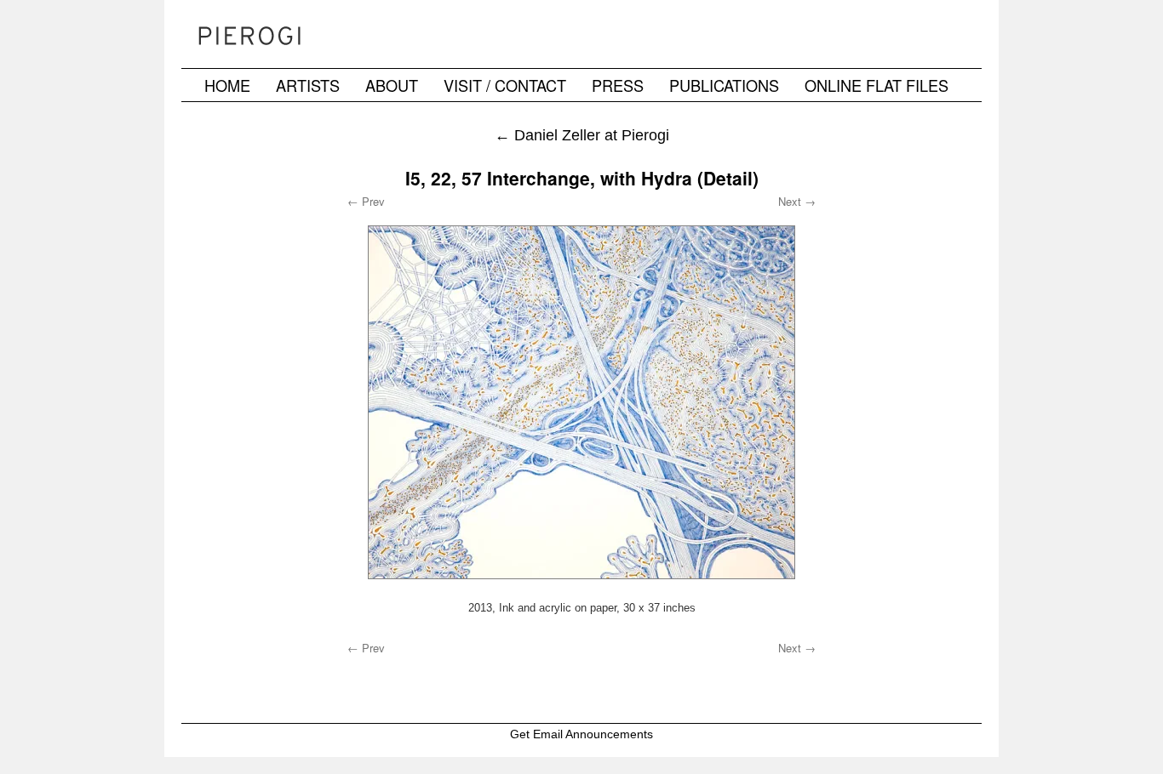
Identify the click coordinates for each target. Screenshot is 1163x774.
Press (618, 85)
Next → (797, 201)
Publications (724, 85)
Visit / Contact (505, 85)
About (391, 85)
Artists (308, 85)
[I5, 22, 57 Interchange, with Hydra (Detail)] (581, 402)
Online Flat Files (876, 85)
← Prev (366, 201)
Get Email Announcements (581, 734)
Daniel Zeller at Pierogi (582, 135)
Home (227, 85)
